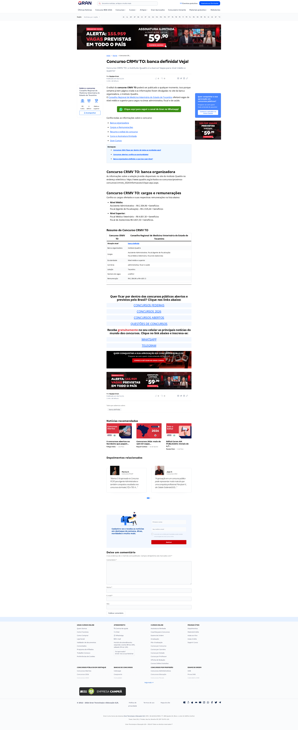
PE (180, 17)
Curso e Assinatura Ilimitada (123, 136)
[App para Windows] (184, 702)
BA (138, 17)
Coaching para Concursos (160, 632)
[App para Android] (196, 702)
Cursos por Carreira (158, 649)
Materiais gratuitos (197, 10)
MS (165, 17)
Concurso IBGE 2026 (103, 10)
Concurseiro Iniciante (177, 10)
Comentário (112, 560)
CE (142, 17)
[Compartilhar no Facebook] (178, 78)
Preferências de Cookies (86, 656)
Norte (115, 55)
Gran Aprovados (158, 10)
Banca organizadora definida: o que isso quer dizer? (133, 159)
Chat (117, 632)
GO (153, 17)
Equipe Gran (114, 76)
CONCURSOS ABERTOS (149, 318)
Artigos (143, 10)
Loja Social (81, 639)
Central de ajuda (121, 628)
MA (157, 17)
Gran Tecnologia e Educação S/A (134, 716)
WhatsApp (119, 635)
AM (131, 17)
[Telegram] (220, 702)
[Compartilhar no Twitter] (180, 78)
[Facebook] (212, 702)
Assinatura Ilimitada (209, 3)
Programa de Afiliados (85, 649)
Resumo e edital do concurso (124, 131)
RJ (190, 17)
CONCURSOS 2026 (149, 311)
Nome (109, 587)
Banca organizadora (119, 122)
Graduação (155, 639)
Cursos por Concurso (158, 646)
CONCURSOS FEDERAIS (149, 305)
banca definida (133, 243)
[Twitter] (216, 702)
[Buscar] (99, 4)
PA (172, 17)
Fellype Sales (111, 447)
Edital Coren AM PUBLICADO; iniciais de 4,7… (177, 443)
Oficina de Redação (158, 660)
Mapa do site (165, 703)
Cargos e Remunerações (121, 127)
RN (194, 17)
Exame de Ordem (157, 635)
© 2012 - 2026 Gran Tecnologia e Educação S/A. (98, 703)
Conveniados (81, 646)
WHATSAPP (149, 339)
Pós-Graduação (157, 642)
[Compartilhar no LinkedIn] (183, 78)
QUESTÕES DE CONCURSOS (149, 324)
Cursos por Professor (159, 656)
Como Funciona (82, 632)
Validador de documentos (86, 642)
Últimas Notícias (85, 10)
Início (108, 55)
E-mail (109, 595)
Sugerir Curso (193, 642)
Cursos (132, 10)
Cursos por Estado (157, 653)
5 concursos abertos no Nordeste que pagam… (118, 442)
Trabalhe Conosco (83, 653)
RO (197, 17)
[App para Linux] (188, 702)
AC (123, 17)
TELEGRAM (149, 345)
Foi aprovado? (124, 653)
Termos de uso (149, 703)
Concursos (120, 10)
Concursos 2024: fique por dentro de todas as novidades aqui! (137, 150)
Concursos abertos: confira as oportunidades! (130, 154)
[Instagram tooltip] (204, 702)
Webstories (215, 10)
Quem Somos (82, 628)
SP (216, 17)
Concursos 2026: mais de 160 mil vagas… (148, 442)
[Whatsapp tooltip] (208, 702)
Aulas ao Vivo (192, 635)
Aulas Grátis (192, 639)
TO (219, 17)
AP (134, 17)
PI (183, 17)
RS (205, 17)
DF (145, 17)
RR (201, 17)
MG (161, 17)
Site (108, 604)
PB (176, 17)
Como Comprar (82, 635)
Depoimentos (193, 628)
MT (169, 17)
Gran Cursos (116, 140)
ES (149, 17)
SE (212, 17)
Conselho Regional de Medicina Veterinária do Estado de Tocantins (140, 97)
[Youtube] (200, 702)
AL (127, 17)
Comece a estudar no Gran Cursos (149, 360)
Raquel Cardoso (141, 447)
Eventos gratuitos (189, 3)
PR (186, 17)
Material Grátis (193, 632)
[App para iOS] (192, 702)
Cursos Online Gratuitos (160, 663)
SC (208, 17)
